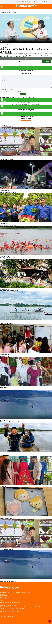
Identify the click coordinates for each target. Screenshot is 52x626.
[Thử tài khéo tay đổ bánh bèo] (26, 141)
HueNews (48, 2)
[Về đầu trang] (49, 621)
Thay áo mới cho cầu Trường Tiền (7, 159)
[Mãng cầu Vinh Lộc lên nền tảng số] (26, 207)
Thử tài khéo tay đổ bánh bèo (6, 126)
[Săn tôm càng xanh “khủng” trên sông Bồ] (26, 437)
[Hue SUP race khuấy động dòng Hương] (26, 305)
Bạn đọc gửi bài (34, 2)
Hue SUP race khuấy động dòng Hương (9, 290)
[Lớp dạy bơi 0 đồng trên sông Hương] (26, 240)
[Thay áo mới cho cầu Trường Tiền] (26, 174)
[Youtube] (29, 2)
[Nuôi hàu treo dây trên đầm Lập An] (26, 404)
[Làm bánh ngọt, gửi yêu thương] (26, 501)
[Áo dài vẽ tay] (26, 470)
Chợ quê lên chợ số (4, 356)
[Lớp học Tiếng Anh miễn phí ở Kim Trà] (26, 338)
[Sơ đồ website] (25, 2)
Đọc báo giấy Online (42, 2)
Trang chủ (4, 12)
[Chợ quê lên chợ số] (26, 371)
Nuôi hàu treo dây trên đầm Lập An (8, 389)
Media (7, 44)
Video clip (9, 12)
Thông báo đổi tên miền (7, 616)
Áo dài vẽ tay (3, 486)
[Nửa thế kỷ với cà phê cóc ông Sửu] (26, 273)
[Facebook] (27, 2)
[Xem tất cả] (2, 6)
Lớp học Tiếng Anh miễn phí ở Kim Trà (8, 323)
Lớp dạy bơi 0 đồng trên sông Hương (8, 225)
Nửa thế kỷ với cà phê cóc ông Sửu (8, 258)
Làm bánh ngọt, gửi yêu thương (7, 518)
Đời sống (14, 12)
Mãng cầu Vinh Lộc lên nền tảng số (8, 192)
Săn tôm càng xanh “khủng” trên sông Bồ (9, 421)
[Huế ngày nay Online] (27, 6)
